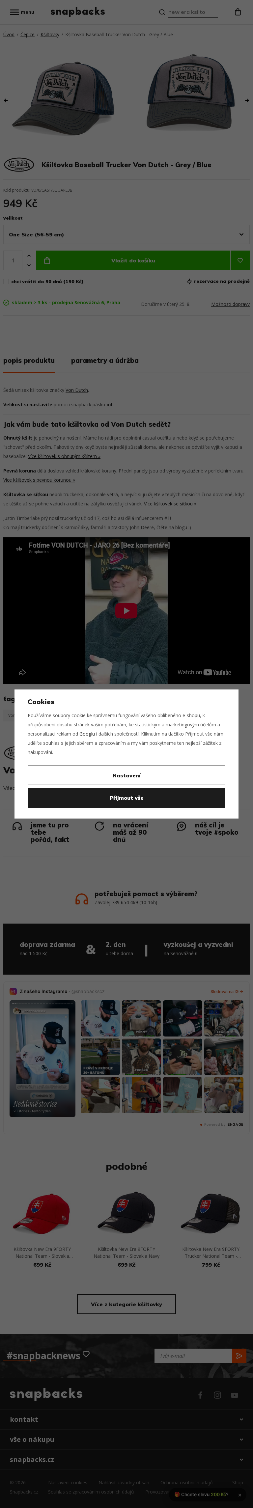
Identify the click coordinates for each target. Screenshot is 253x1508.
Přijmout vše (127, 797)
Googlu (87, 734)
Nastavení (127, 775)
